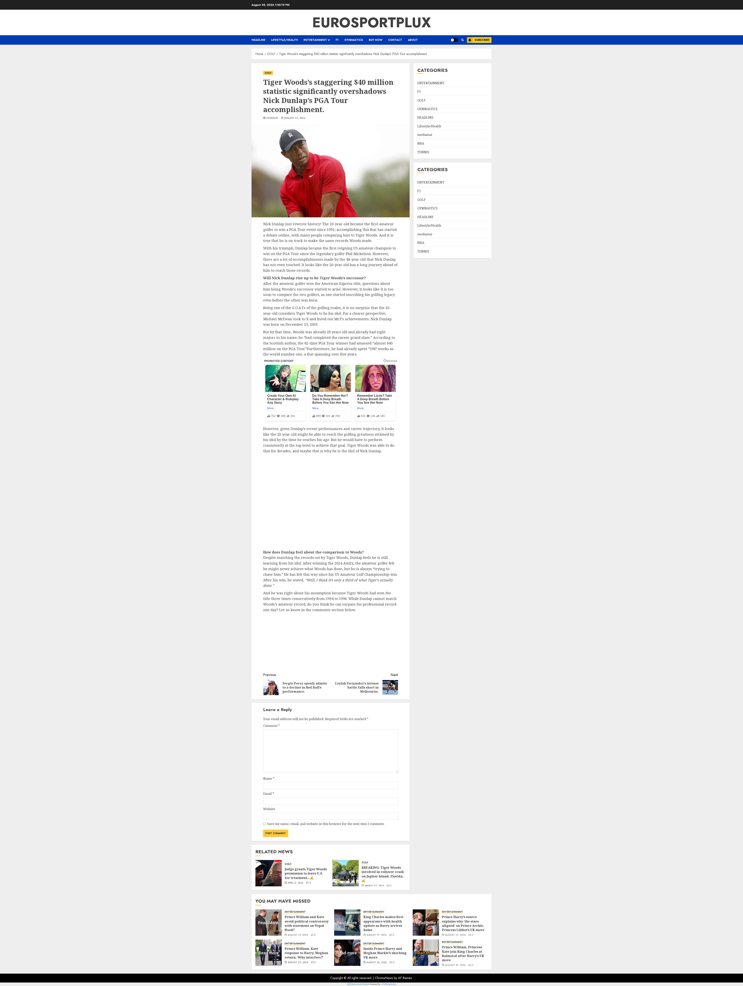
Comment (271, 726)
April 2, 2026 (296, 883)
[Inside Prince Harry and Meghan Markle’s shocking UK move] (347, 953)
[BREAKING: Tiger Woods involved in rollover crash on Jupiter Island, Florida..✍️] (345, 873)
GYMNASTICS (353, 40)
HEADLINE (258, 40)
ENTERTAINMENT (315, 40)
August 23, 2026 (455, 935)
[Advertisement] (330, 502)
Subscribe (482, 40)
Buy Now (375, 40)
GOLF (268, 73)
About (413, 40)
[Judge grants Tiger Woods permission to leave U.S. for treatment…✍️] (268, 873)
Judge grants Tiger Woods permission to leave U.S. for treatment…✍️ (306, 873)
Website (269, 809)
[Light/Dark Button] (454, 40)
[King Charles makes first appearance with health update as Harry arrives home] (347, 922)
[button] (462, 40)
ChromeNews (384, 978)
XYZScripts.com (389, 984)
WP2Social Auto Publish (358, 984)
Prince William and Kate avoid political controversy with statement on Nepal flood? (307, 923)
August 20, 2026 (376, 962)
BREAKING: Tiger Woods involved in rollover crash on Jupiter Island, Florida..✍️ (383, 874)
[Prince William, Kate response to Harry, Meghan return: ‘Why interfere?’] (268, 953)
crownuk (272, 118)
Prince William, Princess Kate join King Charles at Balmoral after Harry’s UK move (463, 953)
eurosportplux (371, 22)
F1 (337, 40)
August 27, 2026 (298, 935)
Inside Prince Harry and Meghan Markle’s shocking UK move (385, 953)
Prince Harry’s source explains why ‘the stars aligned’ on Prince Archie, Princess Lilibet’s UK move (463, 923)
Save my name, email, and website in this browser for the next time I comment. (325, 824)
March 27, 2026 (374, 885)
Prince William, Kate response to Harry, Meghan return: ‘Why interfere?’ (306, 953)
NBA (420, 143)
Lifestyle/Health (284, 40)
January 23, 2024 (294, 118)
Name (268, 778)
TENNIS (423, 152)
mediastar (424, 135)
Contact (395, 40)
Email (268, 794)
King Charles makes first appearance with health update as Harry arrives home (383, 923)
